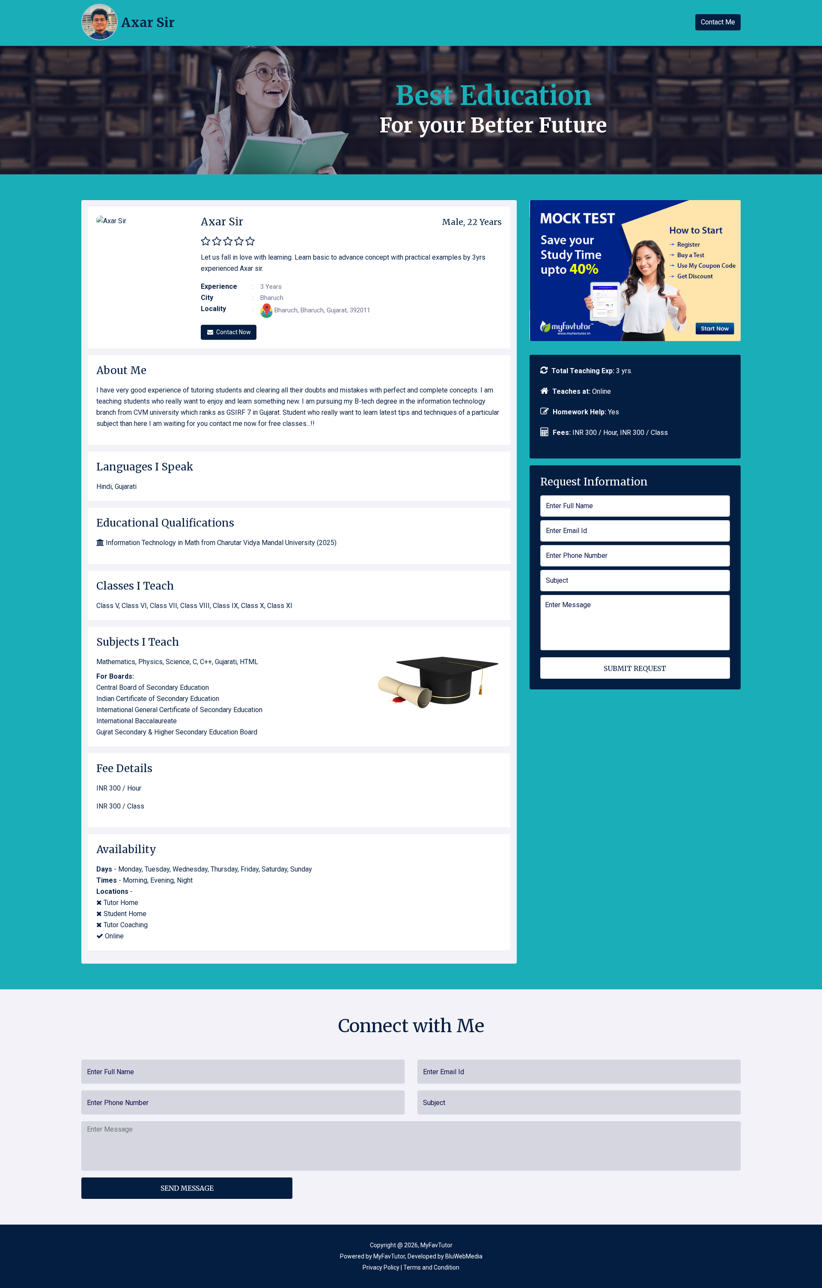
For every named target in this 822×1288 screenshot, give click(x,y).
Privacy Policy (381, 1267)
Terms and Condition (431, 1267)
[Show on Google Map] (267, 310)
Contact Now (233, 332)
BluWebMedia (463, 1256)
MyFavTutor (389, 1256)
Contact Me (718, 22)
